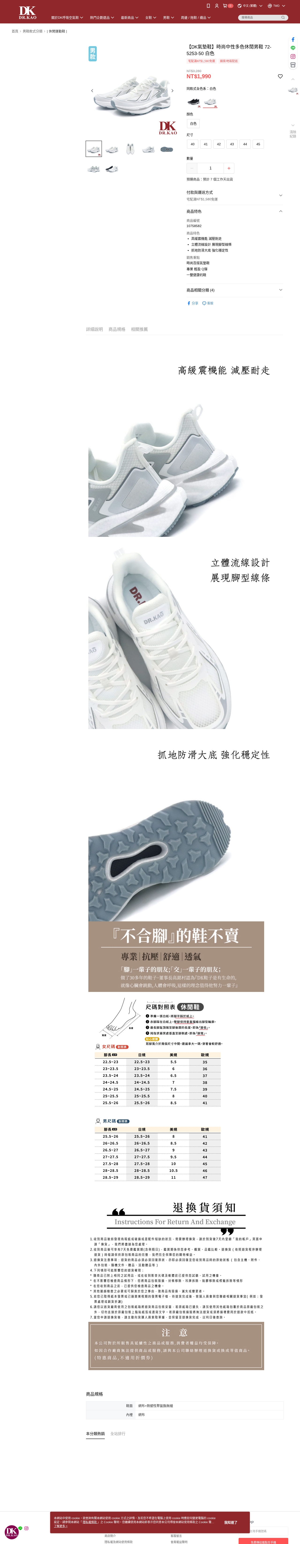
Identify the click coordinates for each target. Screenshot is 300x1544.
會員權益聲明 (179, 1542)
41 (206, 144)
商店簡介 (110, 1536)
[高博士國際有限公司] (27, 12)
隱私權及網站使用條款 (119, 1542)
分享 (195, 303)
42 (219, 144)
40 (193, 144)
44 (245, 144)
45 (258, 144)
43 (232, 144)
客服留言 (176, 1536)
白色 (193, 123)
